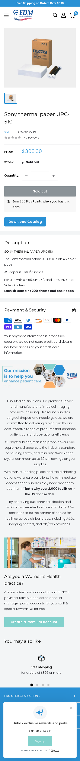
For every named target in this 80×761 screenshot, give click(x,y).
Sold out (40, 191)
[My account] (63, 15)
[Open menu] (6, 15)
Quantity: (11, 175)
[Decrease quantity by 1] (26, 175)
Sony (8, 132)
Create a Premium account (34, 622)
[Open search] (55, 15)
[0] (72, 15)
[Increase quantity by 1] (53, 175)
